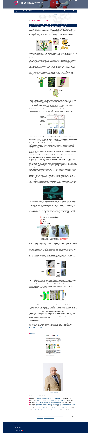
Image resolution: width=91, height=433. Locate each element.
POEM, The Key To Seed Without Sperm (45, 418)
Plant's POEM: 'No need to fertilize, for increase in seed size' (48, 402)
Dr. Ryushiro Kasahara (53, 392)
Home (16, 10)
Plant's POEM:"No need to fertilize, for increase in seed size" (52, 407)
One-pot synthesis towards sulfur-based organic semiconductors (49, 400)
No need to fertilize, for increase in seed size (44, 411)
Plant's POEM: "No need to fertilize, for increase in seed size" (50, 398)
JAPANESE (75, 0)
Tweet (55, 14)
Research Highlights (21, 10)
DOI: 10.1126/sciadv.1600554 (35, 327)
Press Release (33, 333)
